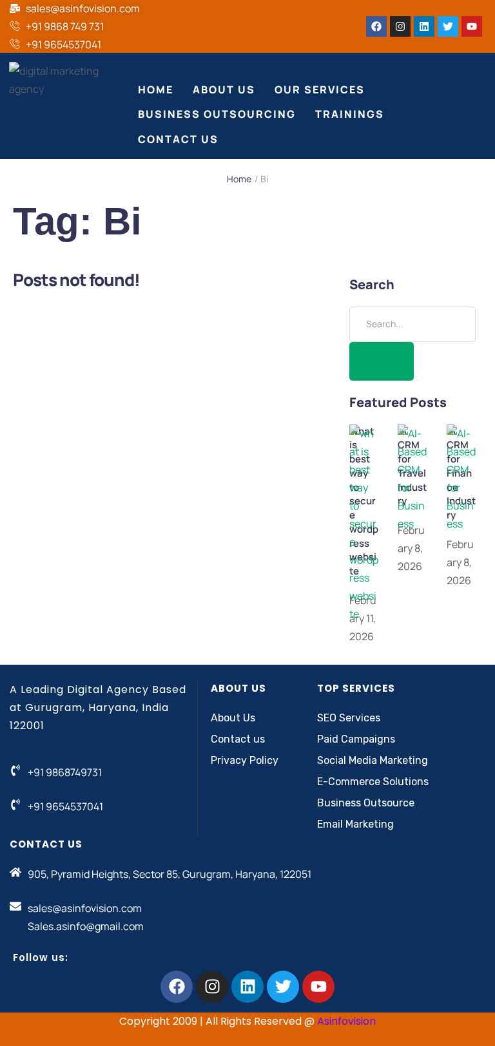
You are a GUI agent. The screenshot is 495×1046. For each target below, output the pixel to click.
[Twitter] (448, 26)
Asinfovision (346, 1021)
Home (239, 179)
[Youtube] (471, 26)
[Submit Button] (381, 361)
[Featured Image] (363, 614)
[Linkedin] (424, 26)
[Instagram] (400, 26)
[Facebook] (376, 26)
